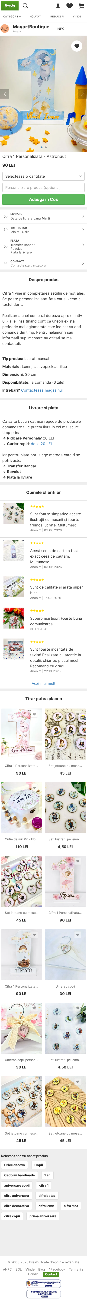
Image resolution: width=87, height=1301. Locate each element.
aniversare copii (17, 1185)
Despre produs (43, 279)
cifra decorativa (16, 1206)
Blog (41, 1269)
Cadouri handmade (19, 1175)
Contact (51, 1274)
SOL (19, 1269)
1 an (47, 1175)
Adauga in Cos (43, 199)
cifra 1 (44, 1185)
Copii (38, 1165)
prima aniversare (42, 1216)
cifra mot (71, 1206)
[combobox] (43, 176)
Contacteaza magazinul (42, 390)
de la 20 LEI (41, 443)
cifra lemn (46, 1206)
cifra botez (47, 1196)
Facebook (57, 1269)
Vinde (30, 1269)
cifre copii (12, 1216)
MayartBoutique (31, 27)
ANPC (7, 1269)
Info (61, 28)
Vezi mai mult (43, 683)
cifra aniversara (16, 1196)
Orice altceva (14, 1165)
